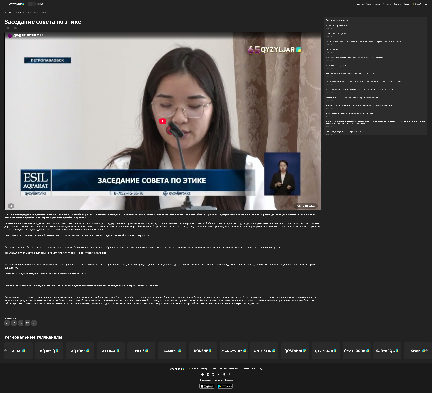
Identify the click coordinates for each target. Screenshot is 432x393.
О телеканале (205, 380)
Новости (360, 4)
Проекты (387, 4)
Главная (7, 12)
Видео (406, 4)
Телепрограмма (373, 4)
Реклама (229, 380)
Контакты (218, 380)
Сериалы (397, 4)
